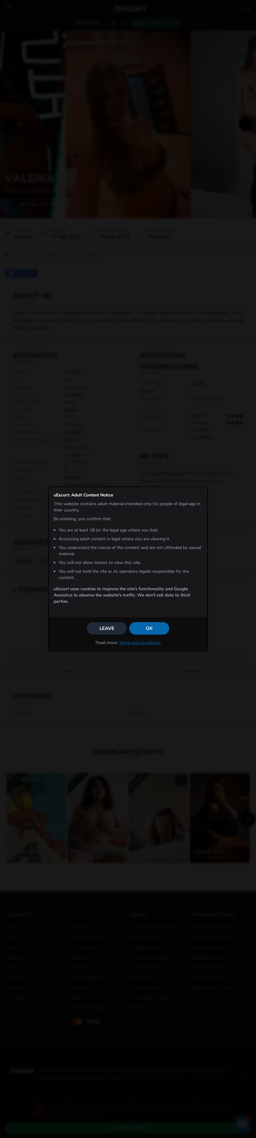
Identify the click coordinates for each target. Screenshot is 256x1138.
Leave (107, 628)
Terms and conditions (140, 643)
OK (149, 628)
